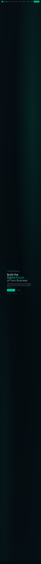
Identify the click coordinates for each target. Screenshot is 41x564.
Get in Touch (36, 1)
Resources (23, 1)
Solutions (19, 1)
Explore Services (10, 290)
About (13, 1)
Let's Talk (18, 290)
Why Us (28, 1)
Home (10, 1)
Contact (31, 1)
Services (16, 1)
